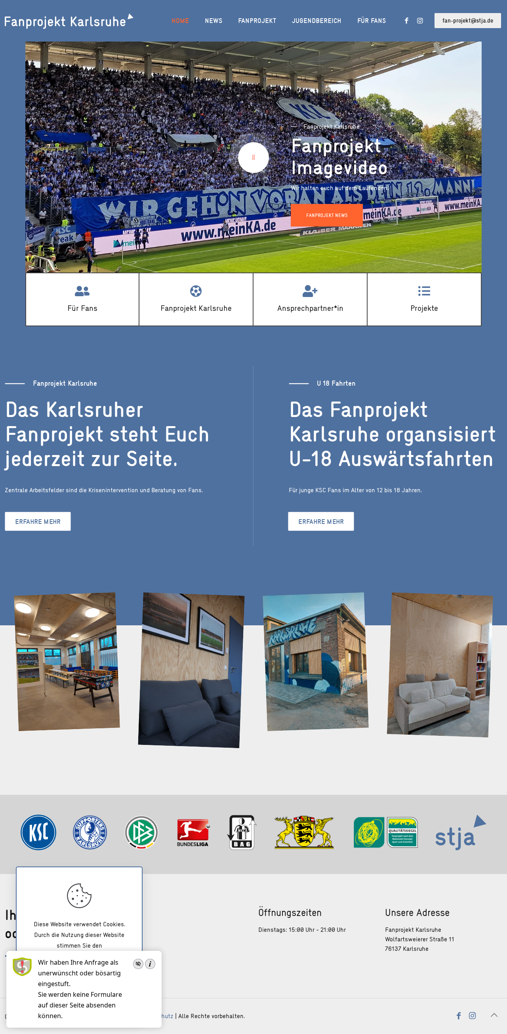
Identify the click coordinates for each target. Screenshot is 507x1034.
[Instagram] (418, 20)
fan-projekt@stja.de (467, 20)
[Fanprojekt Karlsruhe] (69, 20)
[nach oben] (494, 1015)
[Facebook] (402, 20)
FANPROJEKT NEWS (326, 215)
